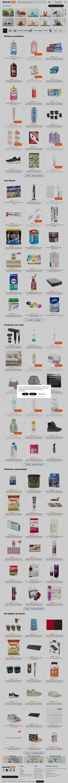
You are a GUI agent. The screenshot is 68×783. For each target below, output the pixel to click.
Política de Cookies (26, 396)
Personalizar (42, 394)
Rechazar (32, 394)
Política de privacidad (41, 396)
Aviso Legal (33, 396)
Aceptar (25, 394)
